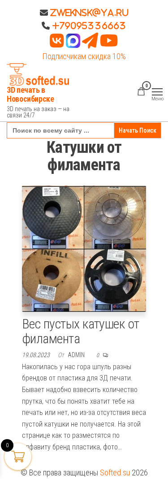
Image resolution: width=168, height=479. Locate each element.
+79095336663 (89, 26)
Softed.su (115, 472)
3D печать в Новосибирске (30, 94)
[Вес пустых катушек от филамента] (84, 248)
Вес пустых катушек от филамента (80, 331)
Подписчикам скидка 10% (84, 56)
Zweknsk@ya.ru (88, 13)
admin (77, 354)
